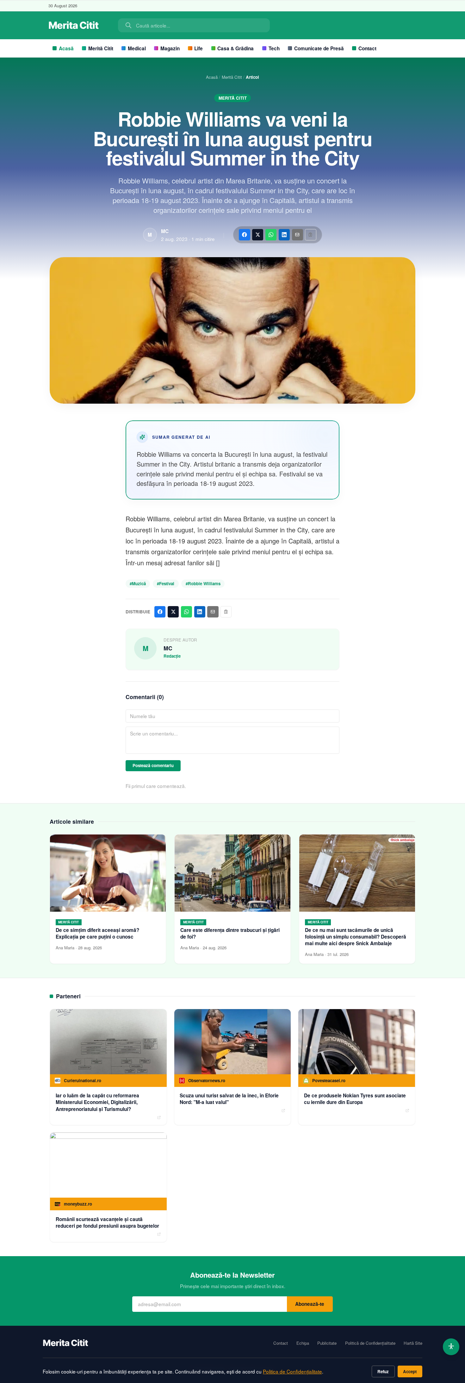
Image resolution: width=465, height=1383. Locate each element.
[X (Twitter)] (257, 234)
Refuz (383, 1371)
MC (165, 231)
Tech (274, 48)
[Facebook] (244, 234)
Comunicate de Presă (319, 48)
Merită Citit (100, 48)
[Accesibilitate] (451, 1346)
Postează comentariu (153, 765)
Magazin (170, 48)
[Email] (297, 234)
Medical (137, 48)
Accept (410, 1371)
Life (198, 48)
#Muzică (138, 583)
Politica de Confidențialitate (292, 1371)
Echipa (302, 1343)
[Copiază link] (310, 234)
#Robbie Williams (203, 583)
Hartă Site (413, 1343)
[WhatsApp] (270, 234)
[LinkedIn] (284, 234)
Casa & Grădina (235, 48)
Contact (367, 48)
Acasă (66, 48)
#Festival (165, 583)
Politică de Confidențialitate (370, 1343)
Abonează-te (309, 1303)
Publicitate (327, 1343)
